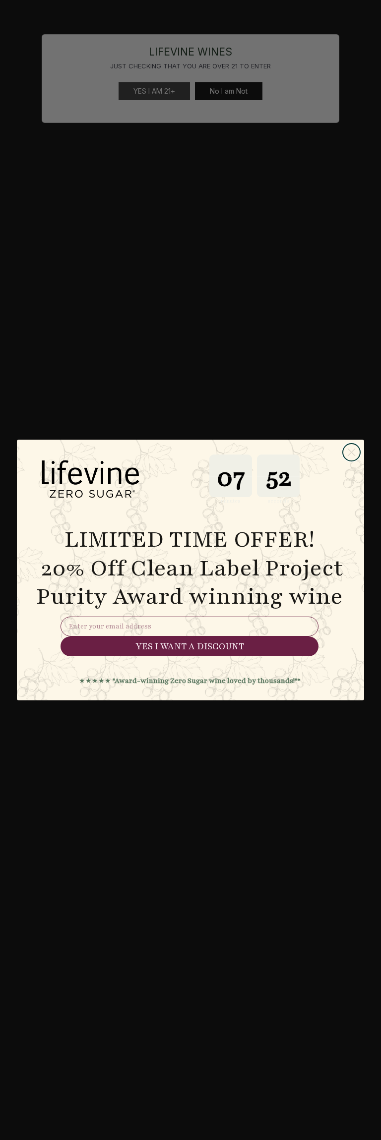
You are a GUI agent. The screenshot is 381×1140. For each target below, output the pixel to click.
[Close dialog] (351, 452)
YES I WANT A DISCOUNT (189, 646)
